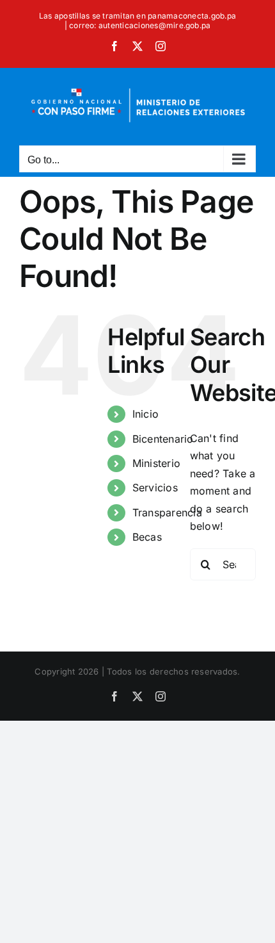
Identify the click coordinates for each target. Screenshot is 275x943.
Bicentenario (163, 438)
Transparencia (167, 512)
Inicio (145, 413)
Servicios (155, 487)
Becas (147, 536)
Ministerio (156, 463)
